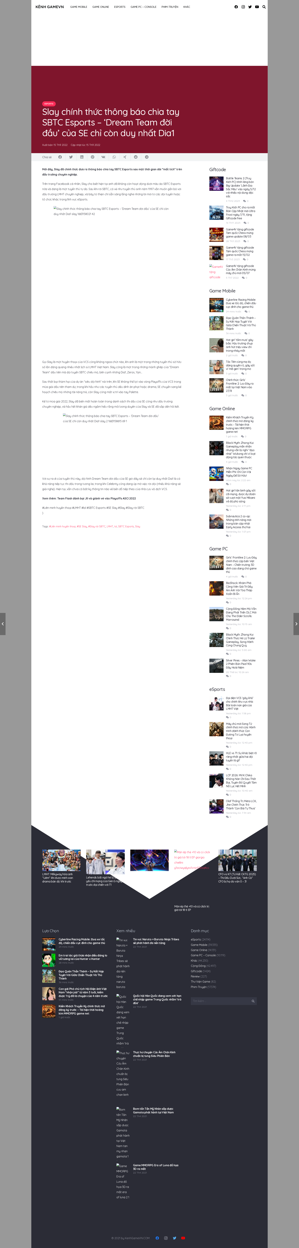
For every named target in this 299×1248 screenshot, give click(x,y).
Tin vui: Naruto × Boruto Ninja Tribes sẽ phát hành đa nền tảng (156, 941)
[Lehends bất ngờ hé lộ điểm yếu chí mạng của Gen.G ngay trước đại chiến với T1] (105, 862)
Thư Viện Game (200, 981)
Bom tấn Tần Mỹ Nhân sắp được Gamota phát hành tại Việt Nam (153, 1110)
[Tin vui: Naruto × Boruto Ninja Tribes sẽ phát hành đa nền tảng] (123, 964)
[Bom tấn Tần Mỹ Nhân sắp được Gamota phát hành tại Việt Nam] (123, 1134)
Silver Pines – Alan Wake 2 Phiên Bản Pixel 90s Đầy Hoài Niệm (241, 664)
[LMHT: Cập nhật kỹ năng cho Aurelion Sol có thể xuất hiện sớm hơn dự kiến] (149, 860)
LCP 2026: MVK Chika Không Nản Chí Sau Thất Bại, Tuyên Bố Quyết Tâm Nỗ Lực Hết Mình (241, 781)
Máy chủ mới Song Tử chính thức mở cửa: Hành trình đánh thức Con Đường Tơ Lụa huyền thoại (241, 731)
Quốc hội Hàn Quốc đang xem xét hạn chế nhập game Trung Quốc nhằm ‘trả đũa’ (157, 999)
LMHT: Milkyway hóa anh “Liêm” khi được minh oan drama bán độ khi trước (57, 877)
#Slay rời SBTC (97, 526)
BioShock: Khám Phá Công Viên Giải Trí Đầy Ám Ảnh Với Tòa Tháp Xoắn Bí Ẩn (239, 588)
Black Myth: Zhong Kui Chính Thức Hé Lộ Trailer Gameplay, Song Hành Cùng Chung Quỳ (240, 640)
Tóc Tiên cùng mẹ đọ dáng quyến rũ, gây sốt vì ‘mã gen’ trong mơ (240, 365)
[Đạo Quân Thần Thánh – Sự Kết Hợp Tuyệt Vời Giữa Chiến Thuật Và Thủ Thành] (48, 976)
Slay (137, 526)
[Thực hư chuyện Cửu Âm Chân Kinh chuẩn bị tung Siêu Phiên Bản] (123, 1077)
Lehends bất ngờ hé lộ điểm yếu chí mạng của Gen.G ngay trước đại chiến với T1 (104, 881)
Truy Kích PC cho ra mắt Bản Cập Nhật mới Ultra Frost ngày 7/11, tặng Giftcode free (240, 213)
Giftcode (196, 971)
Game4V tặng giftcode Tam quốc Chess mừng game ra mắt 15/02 (240, 251)
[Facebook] (236, 6)
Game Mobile (199, 945)
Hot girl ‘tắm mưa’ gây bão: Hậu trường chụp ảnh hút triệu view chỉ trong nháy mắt (239, 345)
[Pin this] (92, 157)
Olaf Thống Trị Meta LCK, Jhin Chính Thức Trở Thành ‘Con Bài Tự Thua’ (241, 804)
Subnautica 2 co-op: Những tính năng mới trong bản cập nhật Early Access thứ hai (238, 522)
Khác (194, 960)
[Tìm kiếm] (264, 7)
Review (195, 976)
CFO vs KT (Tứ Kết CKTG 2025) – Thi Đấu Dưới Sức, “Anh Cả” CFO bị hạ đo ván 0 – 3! (237, 877)
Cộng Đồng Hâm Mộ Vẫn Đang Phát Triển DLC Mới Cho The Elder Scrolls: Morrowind (241, 614)
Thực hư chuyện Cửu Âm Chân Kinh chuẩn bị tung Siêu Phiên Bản (154, 1054)
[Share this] (60, 157)
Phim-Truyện (199, 987)
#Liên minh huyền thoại (62, 526)
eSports (196, 939)
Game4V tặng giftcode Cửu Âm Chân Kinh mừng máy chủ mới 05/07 (241, 269)
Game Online (199, 950)
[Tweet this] (71, 157)
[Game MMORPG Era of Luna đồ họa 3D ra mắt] (123, 1190)
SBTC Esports (126, 526)
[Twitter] (250, 6)
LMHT (110, 526)
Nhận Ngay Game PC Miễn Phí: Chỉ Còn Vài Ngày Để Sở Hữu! (239, 472)
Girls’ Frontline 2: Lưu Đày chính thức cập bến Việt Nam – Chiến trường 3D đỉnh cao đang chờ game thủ (241, 565)
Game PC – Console (203, 955)
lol (115, 526)
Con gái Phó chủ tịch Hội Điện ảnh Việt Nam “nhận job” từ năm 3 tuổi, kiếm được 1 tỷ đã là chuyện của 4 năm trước (83, 992)
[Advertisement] (149, 40)
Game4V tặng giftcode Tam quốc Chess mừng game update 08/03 (240, 233)
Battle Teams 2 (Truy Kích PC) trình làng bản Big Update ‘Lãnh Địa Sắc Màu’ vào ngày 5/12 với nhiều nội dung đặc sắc (241, 187)
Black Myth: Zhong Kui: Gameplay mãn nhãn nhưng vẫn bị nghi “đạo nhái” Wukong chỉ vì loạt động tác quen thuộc (241, 450)
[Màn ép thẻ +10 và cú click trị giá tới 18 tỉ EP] (193, 876)
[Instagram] (243, 6)
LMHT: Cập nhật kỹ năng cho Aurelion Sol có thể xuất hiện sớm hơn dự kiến (148, 877)
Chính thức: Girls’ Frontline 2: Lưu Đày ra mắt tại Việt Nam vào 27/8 (239, 385)
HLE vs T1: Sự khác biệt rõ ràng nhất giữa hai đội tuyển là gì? (241, 756)
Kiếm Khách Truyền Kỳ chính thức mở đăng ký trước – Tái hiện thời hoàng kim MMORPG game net (239, 424)
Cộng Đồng (198, 966)
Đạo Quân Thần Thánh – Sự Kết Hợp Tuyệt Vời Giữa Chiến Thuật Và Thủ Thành (241, 323)
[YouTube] (256, 6)
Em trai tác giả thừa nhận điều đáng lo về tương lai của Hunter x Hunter (83, 957)
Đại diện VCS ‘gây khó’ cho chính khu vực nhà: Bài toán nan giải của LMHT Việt (239, 703)
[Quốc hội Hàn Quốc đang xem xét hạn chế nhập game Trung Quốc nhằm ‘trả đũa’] (123, 1021)
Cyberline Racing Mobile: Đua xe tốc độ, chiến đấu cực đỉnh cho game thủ (241, 303)
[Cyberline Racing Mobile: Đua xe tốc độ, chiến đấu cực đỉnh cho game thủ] (48, 944)
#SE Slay (82, 526)
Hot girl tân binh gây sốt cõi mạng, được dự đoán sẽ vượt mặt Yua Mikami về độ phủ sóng (241, 496)
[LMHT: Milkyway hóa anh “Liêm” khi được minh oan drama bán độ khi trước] (61, 860)
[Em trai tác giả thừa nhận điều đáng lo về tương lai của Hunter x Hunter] (48, 960)
